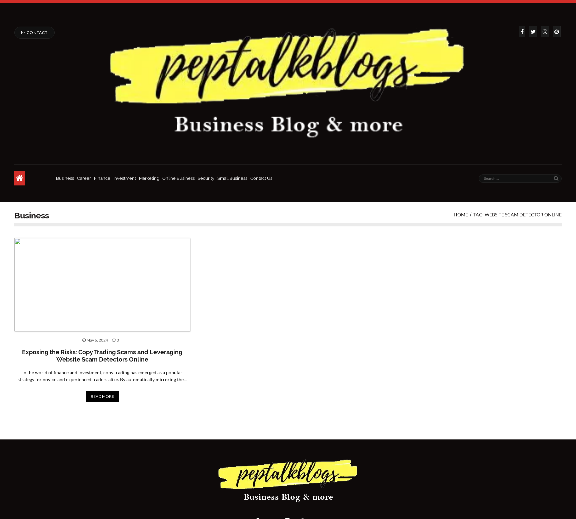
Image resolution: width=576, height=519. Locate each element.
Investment (124, 178)
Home (461, 214)
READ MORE (102, 396)
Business (65, 178)
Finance (102, 178)
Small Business (232, 178)
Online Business (178, 178)
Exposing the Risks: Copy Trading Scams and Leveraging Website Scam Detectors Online (102, 356)
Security (206, 178)
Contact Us (261, 178)
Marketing (149, 178)
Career (84, 178)
